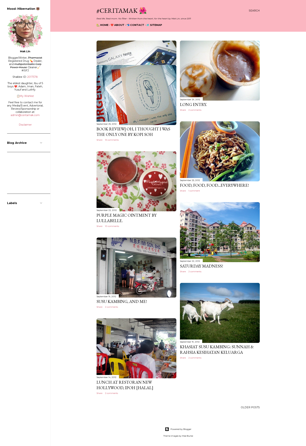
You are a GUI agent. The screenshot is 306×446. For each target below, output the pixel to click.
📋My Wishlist (25, 96)
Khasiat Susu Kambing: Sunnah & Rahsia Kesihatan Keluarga (217, 349)
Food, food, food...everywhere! (214, 185)
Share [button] (183, 110)
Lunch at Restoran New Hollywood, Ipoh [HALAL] (125, 384)
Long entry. (193, 104)
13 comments (112, 140)
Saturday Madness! (201, 266)
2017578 (32, 76)
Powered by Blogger (181, 429)
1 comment (194, 190)
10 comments (112, 226)
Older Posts (250, 407)
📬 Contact (135, 25)
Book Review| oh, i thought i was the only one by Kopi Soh (133, 131)
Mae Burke (187, 435)
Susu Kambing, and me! (122, 301)
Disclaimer (25, 124)
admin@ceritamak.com (25, 115)
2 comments (194, 110)
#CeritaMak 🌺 (122, 10)
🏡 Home (102, 25)
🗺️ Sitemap (154, 25)
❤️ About (117, 25)
